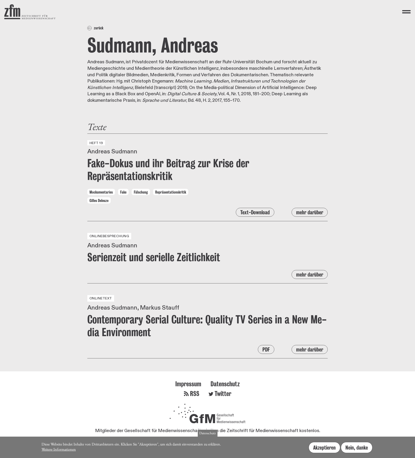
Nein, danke (356, 447)
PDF (266, 349)
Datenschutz (225, 384)
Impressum (188, 384)
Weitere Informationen (59, 449)
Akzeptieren (324, 447)
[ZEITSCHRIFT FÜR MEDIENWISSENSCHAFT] (30, 11)
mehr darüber (309, 212)
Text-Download (255, 212)
